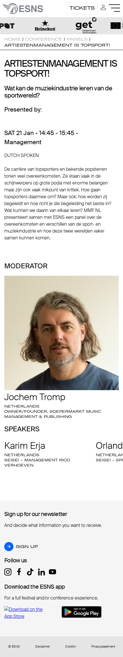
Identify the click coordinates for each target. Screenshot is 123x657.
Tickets (82, 8)
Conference (43, 39)
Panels (77, 39)
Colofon (70, 646)
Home (12, 39)
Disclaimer (42, 646)
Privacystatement (103, 646)
